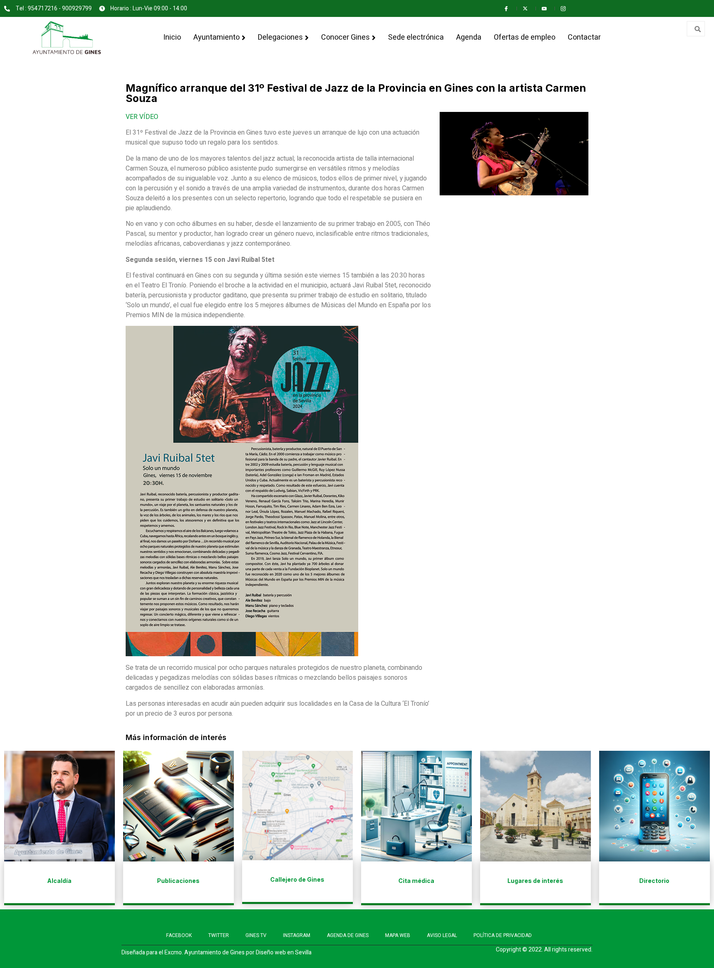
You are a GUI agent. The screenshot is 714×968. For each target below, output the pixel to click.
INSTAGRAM (296, 935)
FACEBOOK (179, 935)
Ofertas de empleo (524, 37)
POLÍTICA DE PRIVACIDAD (503, 935)
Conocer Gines (345, 37)
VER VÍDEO (142, 117)
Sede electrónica (416, 37)
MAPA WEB (397, 935)
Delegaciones (280, 37)
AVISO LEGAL (442, 935)
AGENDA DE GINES (348, 935)
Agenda (468, 37)
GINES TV (256, 935)
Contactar (584, 37)
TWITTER (218, 935)
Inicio (172, 37)
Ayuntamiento (216, 37)
